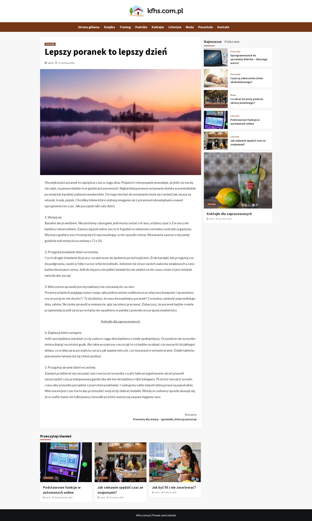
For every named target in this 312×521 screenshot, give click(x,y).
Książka (109, 27)
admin (51, 62)
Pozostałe (205, 27)
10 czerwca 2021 (225, 219)
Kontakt (223, 27)
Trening (125, 27)
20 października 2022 (63, 497)
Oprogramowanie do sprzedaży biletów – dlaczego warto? (248, 59)
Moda (190, 27)
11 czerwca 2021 (66, 62)
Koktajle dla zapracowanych (120, 321)
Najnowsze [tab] (213, 41)
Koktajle (158, 27)
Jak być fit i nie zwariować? (174, 487)
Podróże (141, 27)
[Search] (270, 36)
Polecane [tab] (232, 41)
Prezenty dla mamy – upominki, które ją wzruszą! (165, 417)
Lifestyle (174, 27)
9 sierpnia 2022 (170, 492)
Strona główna (88, 27)
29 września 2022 (116, 497)
